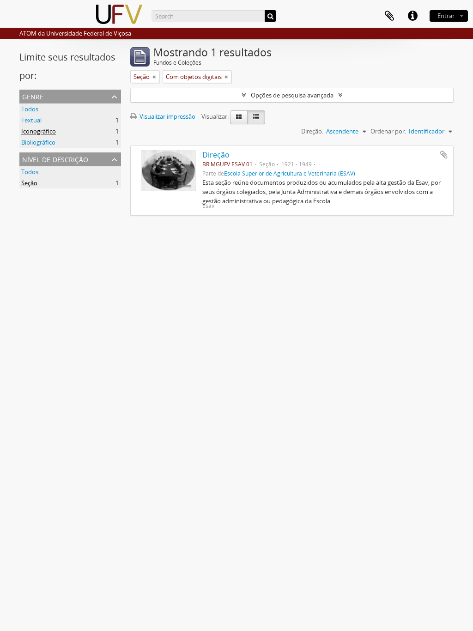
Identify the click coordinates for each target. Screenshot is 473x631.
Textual (31, 120)
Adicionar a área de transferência (444, 154)
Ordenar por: (388, 131)
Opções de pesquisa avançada (292, 95)
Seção (29, 183)
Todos (29, 109)
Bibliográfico (38, 142)
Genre (32, 96)
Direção (216, 155)
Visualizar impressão (166, 116)
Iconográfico (38, 131)
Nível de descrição (55, 158)
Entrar (446, 16)
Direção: (312, 131)
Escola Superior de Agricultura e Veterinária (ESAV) (289, 173)
